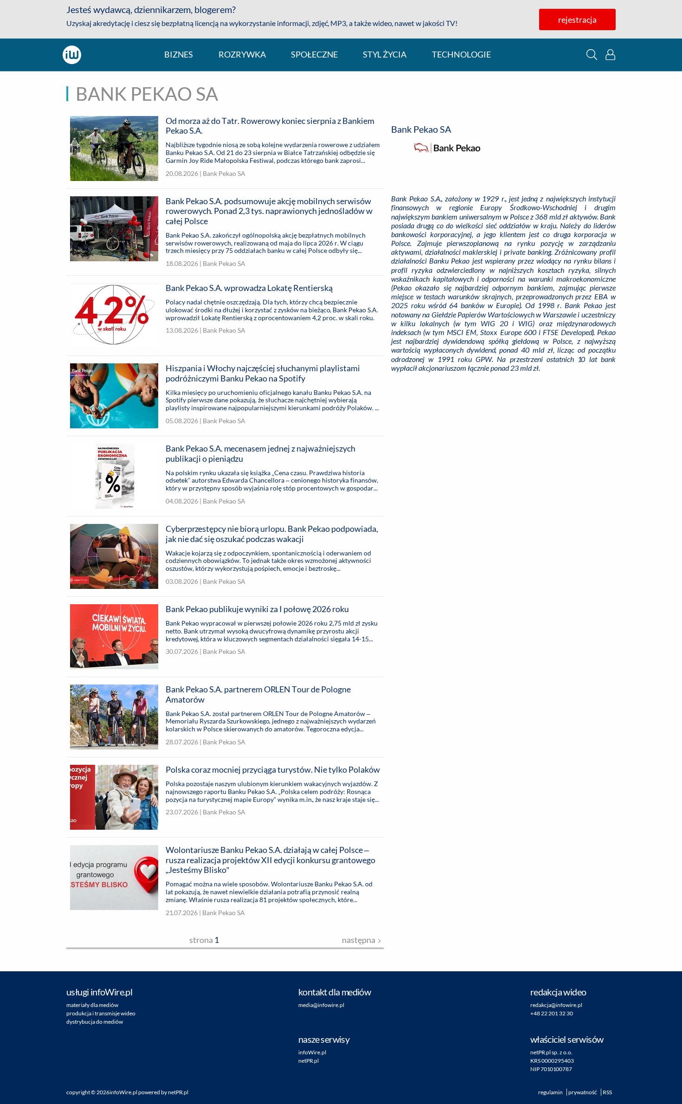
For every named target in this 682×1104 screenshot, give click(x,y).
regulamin (550, 1092)
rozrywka (242, 54)
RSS (607, 1092)
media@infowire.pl (321, 1004)
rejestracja (577, 19)
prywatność (582, 1092)
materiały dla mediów (92, 1004)
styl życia (384, 54)
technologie (461, 54)
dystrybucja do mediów (94, 1021)
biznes (178, 54)
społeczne (314, 54)
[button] (591, 54)
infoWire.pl (312, 1052)
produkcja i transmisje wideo (100, 1013)
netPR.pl (308, 1060)
